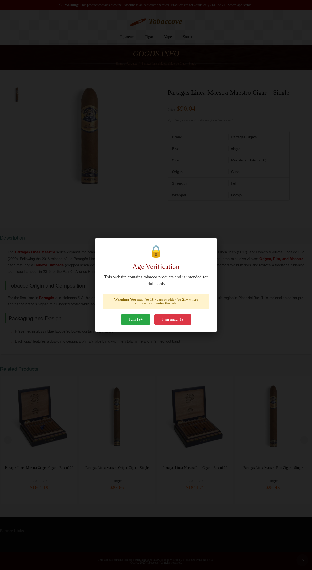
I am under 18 (173, 319)
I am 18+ (136, 319)
